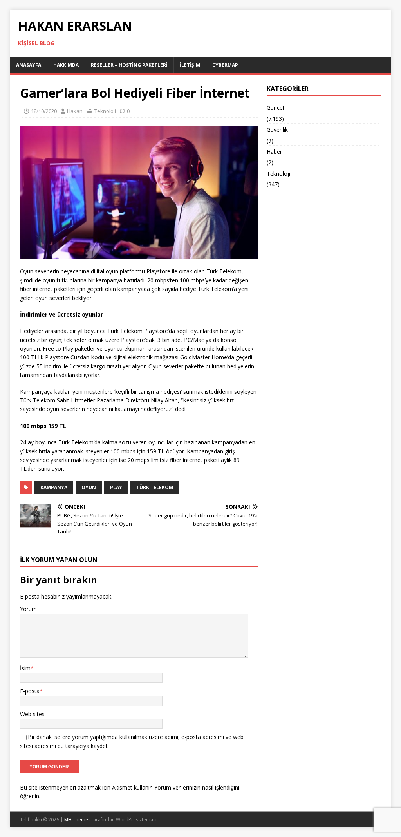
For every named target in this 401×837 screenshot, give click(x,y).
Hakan (75, 111)
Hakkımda (66, 65)
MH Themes (77, 819)
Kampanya (53, 487)
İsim (25, 668)
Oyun (88, 487)
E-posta (30, 691)
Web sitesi (33, 714)
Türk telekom (154, 487)
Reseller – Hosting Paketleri (129, 65)
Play (116, 487)
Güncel (275, 107)
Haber (274, 151)
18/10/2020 (44, 111)
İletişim (190, 65)
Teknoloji (105, 111)
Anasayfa (28, 65)
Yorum (28, 609)
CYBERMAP (225, 65)
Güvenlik (277, 129)
